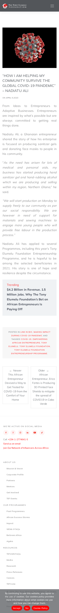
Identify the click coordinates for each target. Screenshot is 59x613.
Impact (10, 523)
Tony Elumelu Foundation (35, 346)
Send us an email (11, 443)
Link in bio (26, 332)
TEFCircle (11, 584)
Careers (10, 578)
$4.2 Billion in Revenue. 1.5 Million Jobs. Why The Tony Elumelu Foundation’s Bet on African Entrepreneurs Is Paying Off (27, 299)
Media (10, 560)
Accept (17, 608)
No (27, 608)
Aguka (10, 541)
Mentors (11, 486)
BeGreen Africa (14, 535)
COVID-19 (26, 339)
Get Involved (13, 492)
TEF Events (12, 498)
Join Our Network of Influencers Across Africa (26, 448)
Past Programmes (16, 511)
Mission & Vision (15, 468)
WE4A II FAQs (13, 529)
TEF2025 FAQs (14, 554)
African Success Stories (18, 517)
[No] (55, 601)
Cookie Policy (40, 608)
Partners (11, 480)
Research (11, 566)
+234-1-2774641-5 (18, 439)
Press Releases (14, 572)
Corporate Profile (15, 474)
